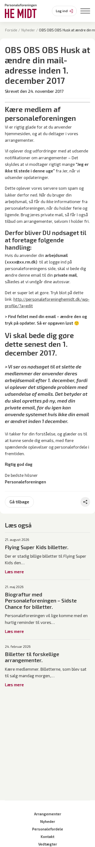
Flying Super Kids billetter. (36, 547)
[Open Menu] (85, 11)
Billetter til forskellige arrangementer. (32, 657)
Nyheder (28, 30)
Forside (11, 30)
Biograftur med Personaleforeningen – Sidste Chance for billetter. (41, 600)
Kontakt (47, 836)
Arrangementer (47, 814)
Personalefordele (47, 829)
